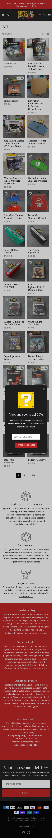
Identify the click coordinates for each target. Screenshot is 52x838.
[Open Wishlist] (44, 15)
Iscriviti (26, 793)
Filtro (8, 34)
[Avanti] (40, 475)
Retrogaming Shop (21, 818)
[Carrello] (49, 15)
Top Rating (34, 745)
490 (33, 475)
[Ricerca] (8, 15)
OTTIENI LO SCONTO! (26, 445)
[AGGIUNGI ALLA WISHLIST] (6, 41)
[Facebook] (23, 832)
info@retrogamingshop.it (28, 741)
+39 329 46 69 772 (28, 738)
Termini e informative (26, 826)
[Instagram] (28, 832)
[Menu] (3, 15)
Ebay (41, 630)
